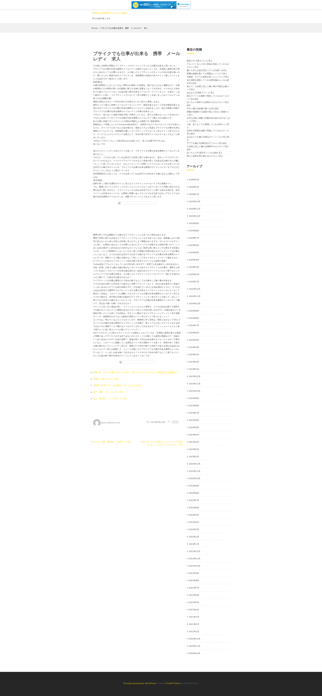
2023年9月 (194, 398)
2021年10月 (194, 566)
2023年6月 (194, 420)
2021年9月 (194, 573)
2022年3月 (194, 529)
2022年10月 (194, 478)
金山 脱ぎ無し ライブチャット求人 (110, 398)
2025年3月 (194, 267)
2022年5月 (194, 515)
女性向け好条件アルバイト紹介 (109, 12)
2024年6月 (194, 332)
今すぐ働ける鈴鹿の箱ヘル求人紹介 (203, 108)
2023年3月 (194, 442)
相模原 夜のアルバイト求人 (106, 379)
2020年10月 (194, 653)
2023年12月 (194, 376)
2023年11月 (194, 383)
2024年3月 (194, 354)
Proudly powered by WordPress (139, 683)
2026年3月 (194, 179)
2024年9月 (194, 310)
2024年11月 (194, 296)
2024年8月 (194, 318)
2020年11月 (194, 646)
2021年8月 (194, 580)
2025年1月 (194, 281)
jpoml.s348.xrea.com (110, 422)
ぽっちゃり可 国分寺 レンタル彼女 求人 (205, 152)
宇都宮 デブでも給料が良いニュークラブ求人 (208, 77)
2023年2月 (194, 449)
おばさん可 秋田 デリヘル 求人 (200, 92)
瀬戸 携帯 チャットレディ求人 (108, 392)
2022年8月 (194, 493)
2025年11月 (194, 208)
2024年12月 (194, 289)
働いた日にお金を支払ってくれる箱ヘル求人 (207, 70)
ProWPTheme (173, 683)
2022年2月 (194, 536)
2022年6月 (194, 507)
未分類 (175, 422)
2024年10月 (194, 303)
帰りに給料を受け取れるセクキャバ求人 (205, 156)
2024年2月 (194, 362)
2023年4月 (194, 434)
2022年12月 (194, 464)
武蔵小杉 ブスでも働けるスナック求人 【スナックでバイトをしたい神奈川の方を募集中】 (135, 372)
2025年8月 (194, 230)
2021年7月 (194, 587)
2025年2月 (194, 274)
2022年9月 (194, 485)
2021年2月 (194, 624)
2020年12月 (194, 638)
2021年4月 (194, 609)
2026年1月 (194, 194)
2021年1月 (194, 631)
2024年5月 (194, 340)
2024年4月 (194, 347)
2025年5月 (194, 252)
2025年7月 (194, 238)
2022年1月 (194, 544)
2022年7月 (194, 500)
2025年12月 (194, 201)
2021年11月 (194, 558)
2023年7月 (194, 413)
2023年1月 (194, 456)
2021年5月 (194, 602)
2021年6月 (194, 595)
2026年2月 (194, 187)
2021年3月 (194, 617)
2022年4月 (194, 522)
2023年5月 (194, 427)
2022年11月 (194, 471)
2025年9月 (194, 223)
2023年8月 (194, 405)
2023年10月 (194, 391)
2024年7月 (194, 325)
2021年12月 (194, 551)
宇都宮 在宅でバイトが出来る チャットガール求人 (117, 385)
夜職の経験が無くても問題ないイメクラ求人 (207, 73)
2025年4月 (194, 259)
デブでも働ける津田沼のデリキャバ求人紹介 (207, 143)
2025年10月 (194, 216)
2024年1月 (194, 369)
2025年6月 (194, 245)
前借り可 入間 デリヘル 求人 (199, 60)
